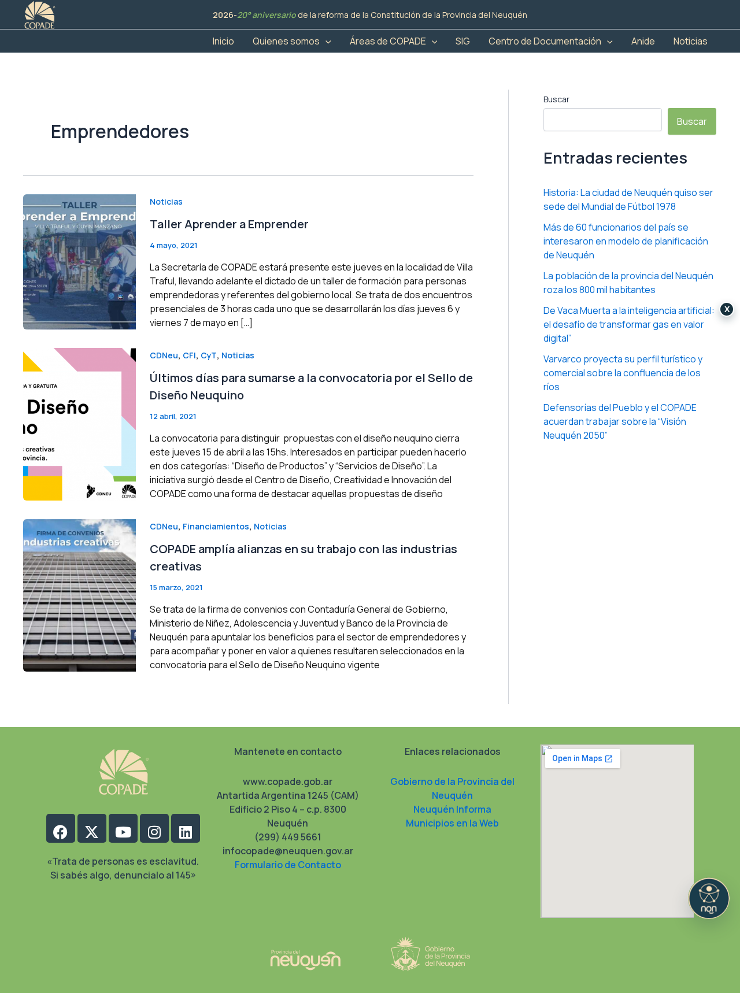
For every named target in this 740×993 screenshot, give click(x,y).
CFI (189, 355)
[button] (325, 41)
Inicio (223, 41)
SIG (463, 41)
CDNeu (164, 355)
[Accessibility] (709, 898)
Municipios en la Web (452, 823)
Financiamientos (216, 526)
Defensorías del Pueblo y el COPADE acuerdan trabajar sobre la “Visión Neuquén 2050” (620, 422)
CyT (209, 355)
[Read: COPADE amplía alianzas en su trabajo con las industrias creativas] (79, 594)
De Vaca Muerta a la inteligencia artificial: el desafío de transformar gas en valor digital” (629, 325)
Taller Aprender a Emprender (229, 224)
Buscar (556, 99)
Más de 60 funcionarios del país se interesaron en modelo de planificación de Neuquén (625, 241)
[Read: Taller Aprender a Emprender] (79, 261)
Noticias (691, 41)
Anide (643, 41)
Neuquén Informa (452, 809)
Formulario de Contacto (288, 864)
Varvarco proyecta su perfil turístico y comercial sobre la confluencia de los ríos (622, 373)
